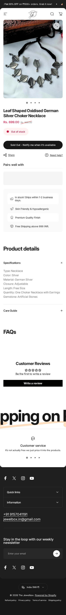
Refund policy (10, 600)
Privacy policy (24, 600)
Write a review (33, 383)
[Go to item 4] (39, 103)
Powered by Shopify (45, 595)
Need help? (56, 155)
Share (11, 155)
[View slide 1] (27, 458)
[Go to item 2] (31, 103)
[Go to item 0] (27, 103)
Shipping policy (54, 600)
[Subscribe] (56, 553)
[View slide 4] (39, 458)
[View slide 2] (31, 458)
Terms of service (39, 600)
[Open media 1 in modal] (56, 25)
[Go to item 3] (35, 103)
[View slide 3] (35, 458)
